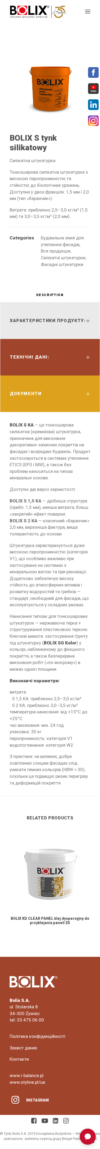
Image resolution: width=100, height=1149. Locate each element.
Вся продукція (55, 251)
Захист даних (23, 1047)
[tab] (50, 297)
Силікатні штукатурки (63, 257)
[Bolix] (38, 11)
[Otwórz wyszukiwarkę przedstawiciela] (88, 1137)
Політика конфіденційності (37, 1036)
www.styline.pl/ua (27, 1082)
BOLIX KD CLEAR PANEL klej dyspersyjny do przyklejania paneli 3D (50, 920)
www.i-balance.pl (26, 1075)
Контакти (19, 1059)
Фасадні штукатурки (62, 264)
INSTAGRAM (37, 1100)
